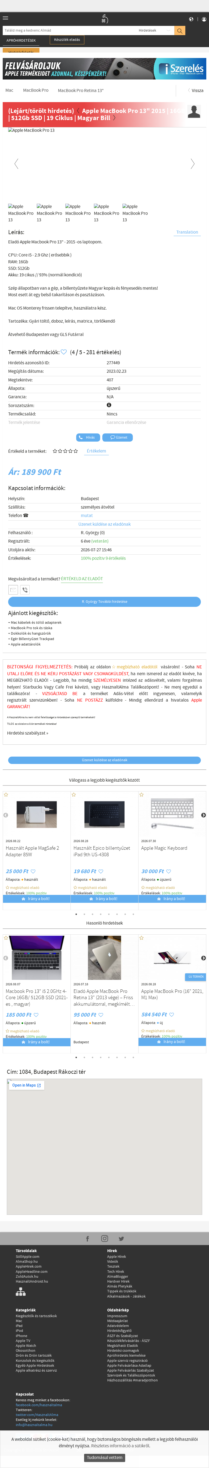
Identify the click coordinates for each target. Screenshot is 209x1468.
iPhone (21, 1336)
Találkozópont (144, 687)
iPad (19, 1325)
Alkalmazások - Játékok (126, 1296)
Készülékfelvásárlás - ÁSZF (128, 1340)
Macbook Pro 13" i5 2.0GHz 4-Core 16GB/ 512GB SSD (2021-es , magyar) (37, 998)
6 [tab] (117, 914)
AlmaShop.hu (27, 1261)
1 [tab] (76, 914)
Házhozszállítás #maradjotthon (132, 1380)
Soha (74, 700)
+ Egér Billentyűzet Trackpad (31, 639)
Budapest (90, 499)
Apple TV (23, 1340)
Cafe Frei (64, 687)
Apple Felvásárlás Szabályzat (130, 1370)
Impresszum (117, 1316)
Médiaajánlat (117, 1321)
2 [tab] (84, 914)
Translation (187, 232)
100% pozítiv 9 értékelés (103, 558)
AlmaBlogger (117, 1276)
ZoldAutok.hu (27, 1276)
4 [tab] (100, 914)
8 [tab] (133, 914)
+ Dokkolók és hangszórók (29, 633)
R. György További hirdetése (104, 601)
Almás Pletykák (119, 1286)
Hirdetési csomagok (123, 1350)
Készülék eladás (67, 39)
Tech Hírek (115, 1271)
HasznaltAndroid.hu (32, 1281)
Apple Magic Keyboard (164, 848)
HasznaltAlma (115, 687)
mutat (87, 516)
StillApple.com (27, 1256)
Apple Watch (26, 1345)
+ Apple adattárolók (24, 644)
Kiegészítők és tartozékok (36, 1316)
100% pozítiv (37, 893)
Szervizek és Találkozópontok (131, 1375)
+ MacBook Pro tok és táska (30, 628)
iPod (19, 1330)
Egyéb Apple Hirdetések (35, 1365)
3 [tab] (92, 914)
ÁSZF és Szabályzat (122, 1336)
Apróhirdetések (21, 40)
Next (192, 163)
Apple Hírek (116, 1256)
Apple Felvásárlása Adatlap (129, 1365)
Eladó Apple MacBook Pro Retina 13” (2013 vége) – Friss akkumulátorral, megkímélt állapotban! (103, 998)
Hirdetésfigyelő (119, 1330)
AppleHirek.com (29, 1266)
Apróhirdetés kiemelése (126, 1355)
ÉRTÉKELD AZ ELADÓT (82, 579)
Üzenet (121, 437)
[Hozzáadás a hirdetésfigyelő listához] (64, 352)
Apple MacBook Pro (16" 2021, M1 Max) (172, 994)
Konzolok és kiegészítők (35, 1360)
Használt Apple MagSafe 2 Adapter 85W (32, 851)
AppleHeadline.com (32, 1271)
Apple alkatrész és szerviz (36, 1370)
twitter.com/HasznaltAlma (37, 1414)
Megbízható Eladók (122, 1345)
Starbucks (32, 687)
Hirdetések (147, 30)
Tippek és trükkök (121, 1291)
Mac (19, 1321)
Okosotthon (25, 1350)
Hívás (90, 437)
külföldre (114, 700)
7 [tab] (125, 914)
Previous (16, 163)
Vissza (197, 91)
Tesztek (113, 1266)
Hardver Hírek (118, 1281)
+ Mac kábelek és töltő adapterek (35, 622)
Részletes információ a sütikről (120, 1446)
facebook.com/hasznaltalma (39, 1405)
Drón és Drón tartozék (34, 1355)
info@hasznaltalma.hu (34, 1425)
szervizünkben (42, 700)
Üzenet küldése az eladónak (104, 524)
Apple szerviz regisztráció (127, 1360)
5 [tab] (109, 914)
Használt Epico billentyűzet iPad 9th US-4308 (101, 851)
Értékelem (96, 451)
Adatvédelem (118, 1325)
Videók (112, 1261)
